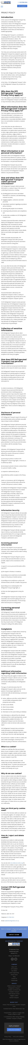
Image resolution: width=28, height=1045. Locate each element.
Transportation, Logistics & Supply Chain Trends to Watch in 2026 (14, 1013)
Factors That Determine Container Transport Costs (14, 1005)
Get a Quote (22, 6)
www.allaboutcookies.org (16, 863)
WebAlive (16, 1041)
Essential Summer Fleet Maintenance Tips (14, 1008)
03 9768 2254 (23, 2)
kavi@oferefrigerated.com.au (11, 920)
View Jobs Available (14, 1029)
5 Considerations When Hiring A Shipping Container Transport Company (14, 1017)
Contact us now (14, 934)
